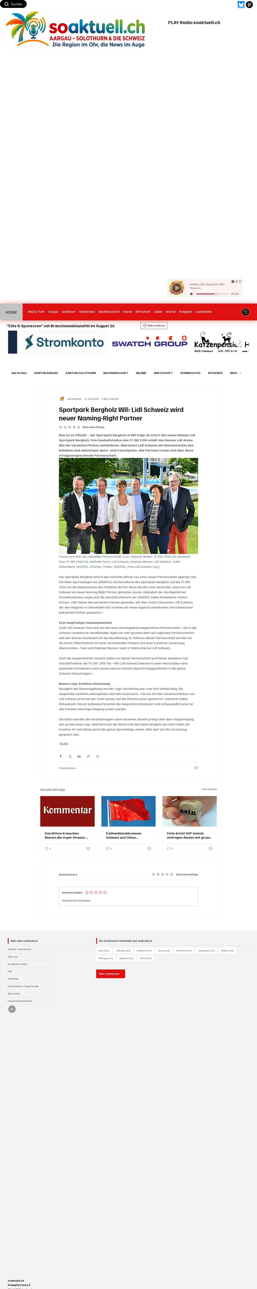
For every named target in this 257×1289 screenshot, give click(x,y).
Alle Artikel (19, 373)
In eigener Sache (17, 964)
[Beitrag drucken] (97, 756)
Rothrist (147, 958)
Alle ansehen (209, 789)
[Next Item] (240, 342)
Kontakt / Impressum (19, 949)
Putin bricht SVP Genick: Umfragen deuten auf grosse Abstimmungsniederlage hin (189, 835)
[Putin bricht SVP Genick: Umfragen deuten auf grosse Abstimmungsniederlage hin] (189, 811)
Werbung (13, 978)
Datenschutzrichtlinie (20, 1000)
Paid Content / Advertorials (23, 986)
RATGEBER (215, 373)
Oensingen (207, 950)
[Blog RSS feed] (12, 1009)
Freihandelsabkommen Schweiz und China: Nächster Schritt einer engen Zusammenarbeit (128, 835)
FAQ (10, 971)
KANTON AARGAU (46, 373)
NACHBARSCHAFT (115, 373)
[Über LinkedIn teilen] (79, 756)
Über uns (13, 956)
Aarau (165, 950)
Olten (105, 950)
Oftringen (107, 958)
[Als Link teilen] (88, 756)
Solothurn (145, 950)
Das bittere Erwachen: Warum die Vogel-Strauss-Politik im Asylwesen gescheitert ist (65, 835)
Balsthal (128, 958)
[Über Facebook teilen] (60, 756)
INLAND (141, 373)
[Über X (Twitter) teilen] (70, 756)
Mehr (233, 373)
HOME (11, 311)
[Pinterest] (249, 4)
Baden (228, 950)
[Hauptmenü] (245, 312)
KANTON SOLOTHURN (81, 373)
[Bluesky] (241, 4)
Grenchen (185, 950)
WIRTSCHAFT (163, 373)
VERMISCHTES (190, 373)
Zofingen (124, 950)
